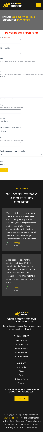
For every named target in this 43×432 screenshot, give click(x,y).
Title (1, 59)
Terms (21, 375)
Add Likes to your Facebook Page (10, 127)
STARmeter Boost (21, 340)
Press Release (21, 348)
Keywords (3, 105)
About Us (21, 367)
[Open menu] (38, 5)
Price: (1, 121)
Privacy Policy (21, 379)
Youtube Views (21, 356)
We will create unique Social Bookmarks (12, 151)
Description (3, 72)
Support (21, 383)
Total (1, 162)
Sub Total (3, 118)
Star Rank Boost (11, 417)
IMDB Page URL (5, 48)
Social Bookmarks (21, 352)
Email (5, 37)
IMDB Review (22, 344)
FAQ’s (21, 371)
